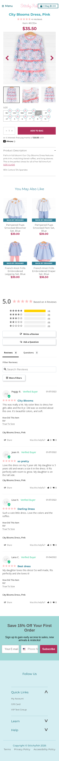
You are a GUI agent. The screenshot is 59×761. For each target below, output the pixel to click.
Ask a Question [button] (31, 341)
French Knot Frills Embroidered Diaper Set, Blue (44, 271)
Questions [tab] (28, 352)
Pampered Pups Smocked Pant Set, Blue (44, 227)
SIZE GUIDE (9, 164)
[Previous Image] (7, 58)
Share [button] (9, 440)
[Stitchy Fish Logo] (29, 6)
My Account (17, 698)
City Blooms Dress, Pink (14, 432)
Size (5, 107)
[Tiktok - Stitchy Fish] (36, 680)
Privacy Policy (22, 749)
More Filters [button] (15, 377)
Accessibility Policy (44, 749)
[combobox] (23, 649)
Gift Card (15, 704)
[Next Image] (52, 58)
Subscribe (48, 649)
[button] (49, 440)
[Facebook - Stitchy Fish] (22, 680)
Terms (7, 749)
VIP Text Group (19, 709)
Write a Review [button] (31, 334)
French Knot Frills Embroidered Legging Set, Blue (15, 271)
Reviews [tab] (8, 352)
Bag (49, 6)
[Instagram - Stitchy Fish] (29, 680)
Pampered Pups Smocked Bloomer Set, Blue (15, 227)
